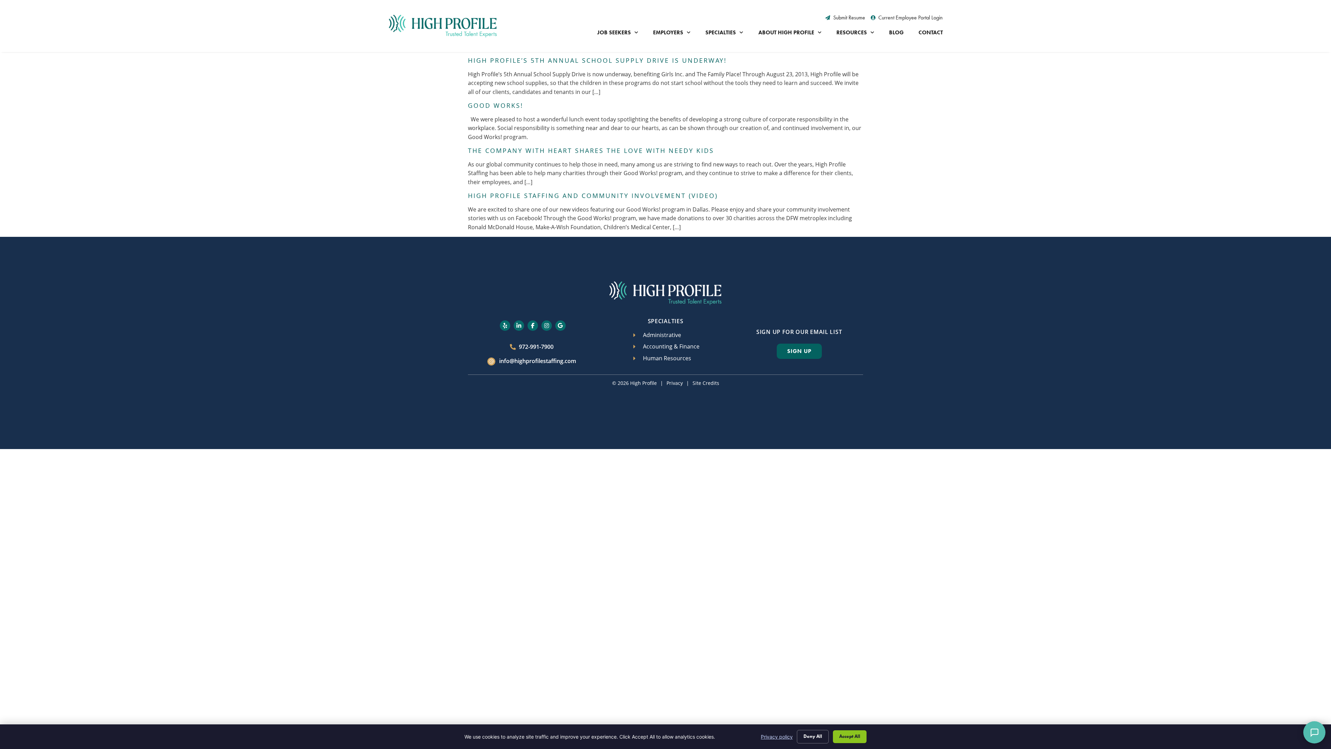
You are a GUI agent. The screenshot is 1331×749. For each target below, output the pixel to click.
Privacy (675, 383)
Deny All (812, 736)
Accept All (849, 736)
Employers (668, 32)
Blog (896, 32)
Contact (931, 32)
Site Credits (706, 383)
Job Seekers (614, 32)
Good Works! (495, 105)
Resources (851, 32)
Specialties (720, 32)
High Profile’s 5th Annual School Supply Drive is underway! (597, 60)
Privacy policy (777, 737)
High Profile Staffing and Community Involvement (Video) (593, 195)
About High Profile (786, 32)
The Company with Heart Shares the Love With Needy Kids (591, 150)
